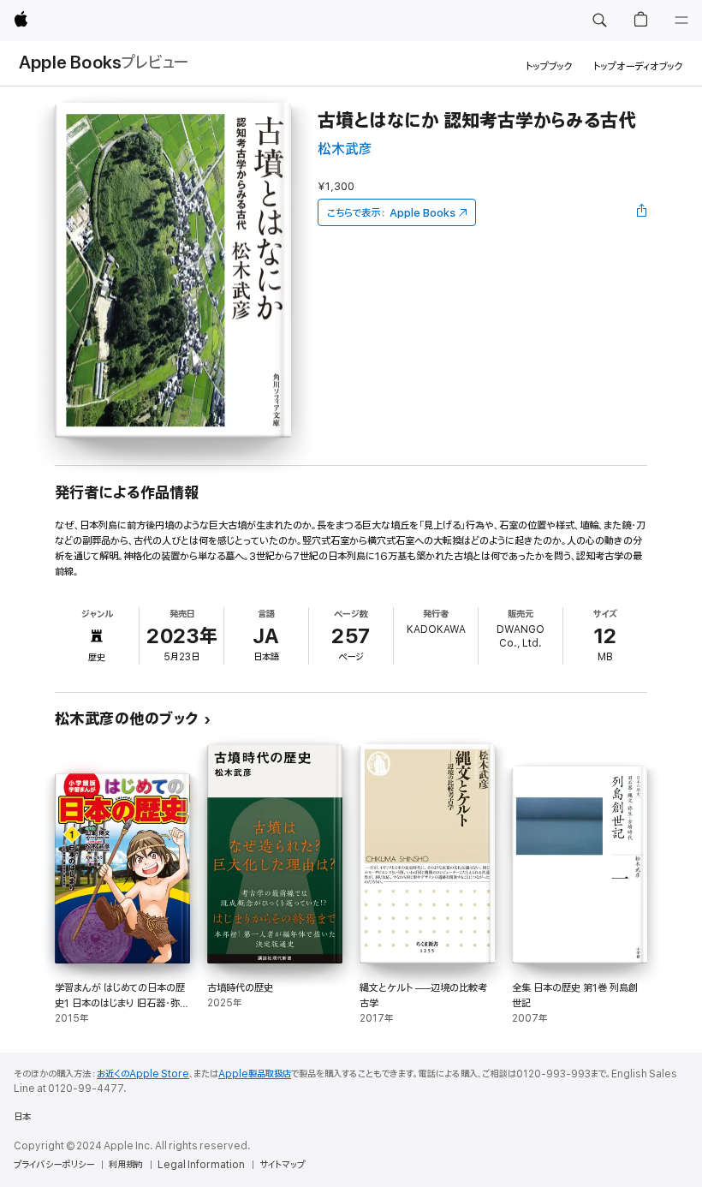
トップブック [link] (549, 66)
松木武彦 (345, 149)
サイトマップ (282, 1165)
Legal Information (201, 1165)
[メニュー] (681, 20)
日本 (22, 1117)
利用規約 (126, 1165)
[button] (599, 20)
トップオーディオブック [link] (638, 66)
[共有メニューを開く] (642, 212)
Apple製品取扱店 (254, 1074)
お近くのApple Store (143, 1074)
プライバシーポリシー (54, 1165)
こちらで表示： (391, 212)
